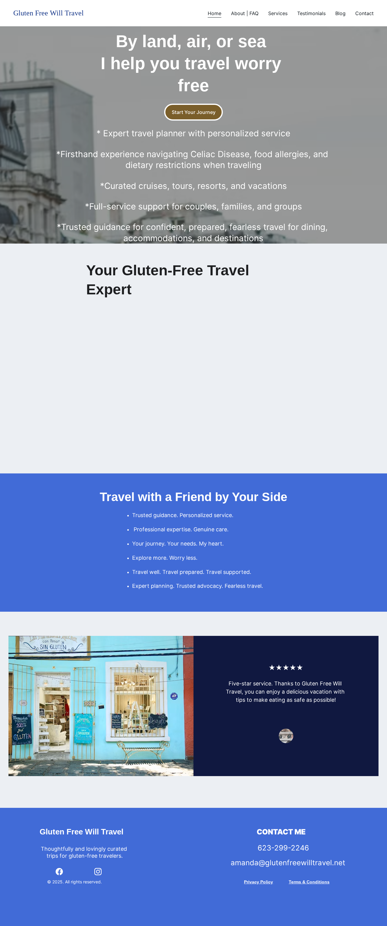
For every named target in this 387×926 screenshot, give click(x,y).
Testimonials (311, 13)
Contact (364, 13)
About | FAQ (245, 13)
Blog (340, 13)
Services (278, 13)
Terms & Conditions (309, 881)
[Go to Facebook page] (59, 871)
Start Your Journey (194, 112)
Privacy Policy (258, 881)
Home (214, 13)
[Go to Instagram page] (98, 871)
